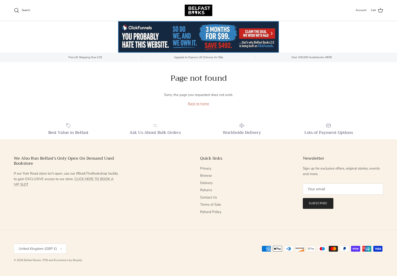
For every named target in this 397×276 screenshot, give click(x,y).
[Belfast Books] (198, 10)
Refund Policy (210, 212)
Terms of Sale (210, 204)
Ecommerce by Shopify (68, 260)
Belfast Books (32, 260)
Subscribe (318, 203)
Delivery (206, 183)
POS (45, 260)
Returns (206, 190)
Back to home (198, 103)
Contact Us (208, 197)
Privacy (205, 168)
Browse (206, 175)
